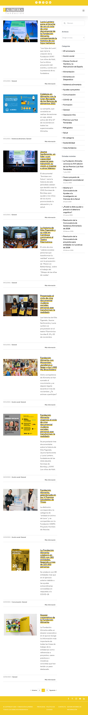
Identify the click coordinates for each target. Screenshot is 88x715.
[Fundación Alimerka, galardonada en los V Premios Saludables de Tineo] (20, 500)
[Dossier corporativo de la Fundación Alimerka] (20, 624)
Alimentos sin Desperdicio (69, 78)
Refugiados (68, 128)
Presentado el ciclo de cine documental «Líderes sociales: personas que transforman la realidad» (47, 304)
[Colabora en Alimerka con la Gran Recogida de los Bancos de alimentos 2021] (20, 103)
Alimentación (68, 72)
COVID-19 (67, 100)
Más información (50, 84)
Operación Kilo (69, 115)
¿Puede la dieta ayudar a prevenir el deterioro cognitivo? (73, 209)
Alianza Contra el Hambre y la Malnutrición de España (73, 64)
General (14, 81)
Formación (67, 105)
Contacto (62, 707)
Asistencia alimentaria (19, 138)
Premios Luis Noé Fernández (70, 121)
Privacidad (41, 707)
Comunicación (16, 602)
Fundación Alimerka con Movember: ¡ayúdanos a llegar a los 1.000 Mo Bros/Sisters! (48, 363)
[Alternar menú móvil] (84, 10)
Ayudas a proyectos (71, 90)
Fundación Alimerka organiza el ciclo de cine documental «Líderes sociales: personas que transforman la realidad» (48, 426)
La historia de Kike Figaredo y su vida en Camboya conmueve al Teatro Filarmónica (48, 234)
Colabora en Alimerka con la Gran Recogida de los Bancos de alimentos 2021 (48, 99)
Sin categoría (68, 138)
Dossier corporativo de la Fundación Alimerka (47, 618)
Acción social (16, 402)
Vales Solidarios (69, 148)
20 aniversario (69, 51)
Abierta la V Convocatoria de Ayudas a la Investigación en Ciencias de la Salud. (71, 193)
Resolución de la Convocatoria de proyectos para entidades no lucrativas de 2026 (72, 242)
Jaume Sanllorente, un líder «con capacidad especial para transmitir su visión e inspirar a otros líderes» (48, 160)
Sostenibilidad (69, 143)
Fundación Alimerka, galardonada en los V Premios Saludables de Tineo (48, 496)
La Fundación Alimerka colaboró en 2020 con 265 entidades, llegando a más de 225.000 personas (47, 558)
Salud (65, 133)
